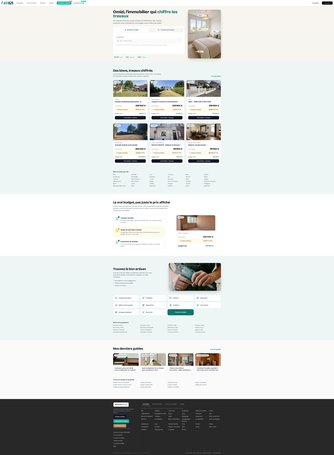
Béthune (143, 419)
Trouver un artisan (167, 30)
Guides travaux (118, 441)
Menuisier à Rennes (146, 332)
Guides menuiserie (200, 382)
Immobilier (19, 3)
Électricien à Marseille (146, 327)
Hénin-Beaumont (214, 416)
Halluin (211, 424)
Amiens (152, 183)
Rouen (188, 186)
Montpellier (134, 177)
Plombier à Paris (118, 325)
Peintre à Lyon (199, 327)
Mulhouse (207, 186)
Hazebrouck (144, 424)
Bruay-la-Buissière (173, 419)
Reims (206, 177)
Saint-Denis (134, 181)
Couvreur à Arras (200, 332)
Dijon (187, 179)
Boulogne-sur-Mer (160, 413)
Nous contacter (197, 453)
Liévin (170, 416)
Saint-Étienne (135, 179)
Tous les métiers (180, 312)
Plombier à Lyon (145, 325)
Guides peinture (172, 382)
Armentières (158, 419)
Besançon (153, 186)
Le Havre (115, 179)
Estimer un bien (65, 2)
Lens (210, 413)
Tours (133, 183)
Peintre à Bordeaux (146, 330)
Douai (170, 413)
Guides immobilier (118, 443)
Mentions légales (207, 453)
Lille (169, 177)
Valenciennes (145, 413)
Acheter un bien (133, 30)
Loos (156, 424)
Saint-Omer (212, 427)
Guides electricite (145, 387)
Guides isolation (172, 385)
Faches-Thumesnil (174, 427)
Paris (114, 174)
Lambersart (199, 416)
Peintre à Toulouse (118, 330)
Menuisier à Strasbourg (120, 332)
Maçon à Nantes (173, 330)
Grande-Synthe (173, 424)
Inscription (316, 3)
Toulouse (170, 174)
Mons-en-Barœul (214, 419)
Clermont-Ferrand (209, 181)
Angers (206, 179)
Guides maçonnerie (146, 385)
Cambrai (157, 416)
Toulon (152, 179)
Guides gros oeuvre (201, 385)
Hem (183, 427)
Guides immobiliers (173, 387)
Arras (183, 413)
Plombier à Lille (172, 325)
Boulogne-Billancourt (119, 186)
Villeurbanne (117, 181)
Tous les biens (216, 76)
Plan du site (189, 453)
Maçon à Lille (199, 330)
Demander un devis (121, 421)
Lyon (151, 174)
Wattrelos (198, 413)
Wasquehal (144, 427)
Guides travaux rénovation (121, 382)
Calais (211, 411)
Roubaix (157, 411)
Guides (51, 3)
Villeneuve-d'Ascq (201, 411)
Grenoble (170, 179)
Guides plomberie (145, 382)
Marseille (133, 174)
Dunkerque (185, 411)
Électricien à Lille (173, 327)
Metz (132, 186)
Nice (187, 174)
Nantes (206, 174)
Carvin (197, 427)
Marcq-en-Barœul (146, 416)
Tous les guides (215, 349)
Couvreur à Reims (173, 332)
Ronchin (157, 427)
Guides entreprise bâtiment (121, 387)
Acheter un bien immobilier (121, 432)
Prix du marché (31, 3)
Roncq (184, 429)
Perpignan (207, 183)
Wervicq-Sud (159, 429)
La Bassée (171, 429)
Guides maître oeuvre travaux (122, 385)
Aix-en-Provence (173, 181)
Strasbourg (116, 177)
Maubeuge (185, 416)
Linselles (143, 429)
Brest (114, 183)
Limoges (170, 183)
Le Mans (188, 181)
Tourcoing (171, 411)
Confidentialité (217, 453)
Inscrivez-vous (120, 426)
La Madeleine (199, 419)
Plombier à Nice (199, 325)
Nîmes (151, 181)
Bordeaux (152, 177)
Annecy (188, 183)
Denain (198, 424)
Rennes (188, 177)
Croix (183, 424)
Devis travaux (80, 2)
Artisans (42, 3)
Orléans (170, 186)
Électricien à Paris (118, 327)
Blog (114, 446)
